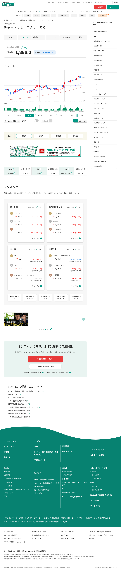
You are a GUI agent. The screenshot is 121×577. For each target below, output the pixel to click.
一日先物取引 (94, 475)
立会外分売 (37, 473)
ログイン (113, 7)
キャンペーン (71, 11)
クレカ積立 (102, 15)
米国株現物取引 (67, 471)
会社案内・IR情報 (75, 2)
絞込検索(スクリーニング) (102, 41)
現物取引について (14, 394)
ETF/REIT (37, 476)
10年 (82, 115)
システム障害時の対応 (10, 535)
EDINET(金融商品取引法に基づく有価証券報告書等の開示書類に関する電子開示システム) (34, 522)
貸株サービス (8, 493)
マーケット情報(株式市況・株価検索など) (102, 23)
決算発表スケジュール (100, 103)
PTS (5, 496)
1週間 (19, 115)
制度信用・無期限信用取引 (14, 478)
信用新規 (58, 136)
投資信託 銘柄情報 (99, 156)
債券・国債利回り (99, 79)
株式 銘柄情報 (98, 166)
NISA (74, 15)
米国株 (36, 15)
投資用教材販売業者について (40, 535)
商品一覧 (18, 15)
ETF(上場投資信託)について (17, 397)
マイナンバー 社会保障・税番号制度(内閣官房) (92, 518)
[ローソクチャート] (75, 120)
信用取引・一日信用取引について (19, 410)
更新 (25, 47)
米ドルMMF (94, 500)
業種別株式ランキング (100, 127)
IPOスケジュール (99, 108)
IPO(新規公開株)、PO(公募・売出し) (16, 489)
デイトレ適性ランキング (101, 132)
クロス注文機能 (39, 486)
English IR (88, 2)
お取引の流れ (38, 493)
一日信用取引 (10, 486)
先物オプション (63, 15)
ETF (95, 84)
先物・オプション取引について (18, 413)
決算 (80, 37)
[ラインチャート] (84, 120)
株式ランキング (98, 118)
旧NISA (94, 486)
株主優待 (66, 37)
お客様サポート (97, 11)
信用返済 (75, 136)
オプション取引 (95, 478)
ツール (61, 11)
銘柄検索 (116, 2)
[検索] (110, 2)
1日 (9, 115)
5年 (72, 115)
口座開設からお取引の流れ (32, 372)
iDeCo (82, 15)
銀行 (92, 15)
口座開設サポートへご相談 (45, 366)
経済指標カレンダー (100, 99)
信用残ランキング (99, 123)
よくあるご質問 (62, 2)
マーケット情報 (83, 11)
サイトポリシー (36, 538)
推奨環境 (91, 538)
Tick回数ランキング (100, 137)
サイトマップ (95, 506)
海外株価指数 (98, 60)
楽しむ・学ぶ (34, 11)
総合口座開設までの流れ (42, 490)
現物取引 (7, 471)
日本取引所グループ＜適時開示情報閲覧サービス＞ (21, 518)
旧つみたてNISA (97, 490)
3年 (61, 115)
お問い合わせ (51, 2)
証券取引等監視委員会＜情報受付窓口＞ (57, 518)
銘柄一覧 (96, 147)
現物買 (24, 136)
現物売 (41, 136)
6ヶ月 (40, 115)
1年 (51, 115)
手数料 (45, 11)
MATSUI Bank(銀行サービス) (73, 497)
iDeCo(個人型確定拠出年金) (101, 495)
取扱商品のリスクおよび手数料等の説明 (101, 535)
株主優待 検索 (98, 46)
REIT (95, 89)
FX (53, 15)
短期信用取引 (10, 482)
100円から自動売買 (68, 492)
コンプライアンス (65, 535)
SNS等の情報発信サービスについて (14, 542)
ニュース (52, 37)
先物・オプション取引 (98, 468)
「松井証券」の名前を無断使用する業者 (101, 531)
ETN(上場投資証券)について (17, 401)
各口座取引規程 (8, 531)
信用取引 (7, 475)
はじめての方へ (22, 11)
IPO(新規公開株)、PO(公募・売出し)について (23, 407)
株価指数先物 (98, 65)
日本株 (27, 15)
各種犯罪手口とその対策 (39, 531)
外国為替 (96, 70)
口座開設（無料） (46, 359)
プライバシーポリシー (67, 538)
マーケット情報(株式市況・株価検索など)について (25, 391)
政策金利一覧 (98, 75)
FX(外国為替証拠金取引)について (19, 417)
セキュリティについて (67, 531)
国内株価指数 (98, 55)
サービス (52, 11)
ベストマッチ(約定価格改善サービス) (46, 483)
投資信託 (45, 15)
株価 (10, 37)
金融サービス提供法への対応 (12, 538)
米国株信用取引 (67, 475)
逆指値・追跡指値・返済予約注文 (45, 479)
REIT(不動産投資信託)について (18, 404)
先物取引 (93, 471)
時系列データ (38, 37)
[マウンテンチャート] (80, 120)
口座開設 (100, 7)
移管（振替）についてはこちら (57, 372)
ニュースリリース (97, 450)
